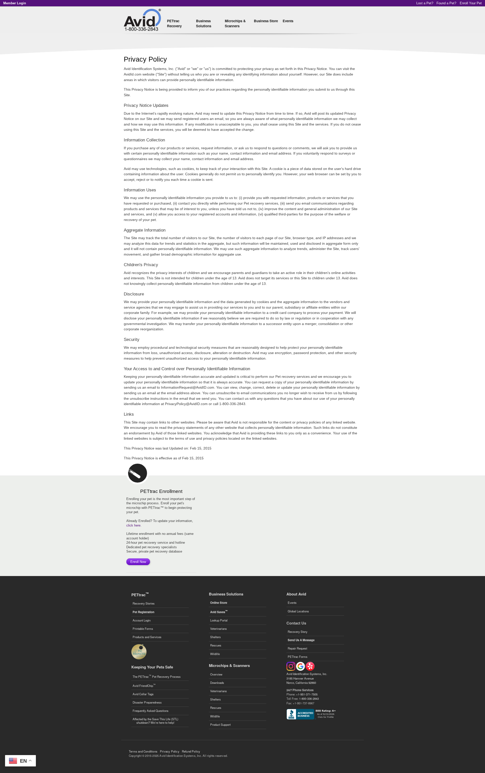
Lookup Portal (219, 620)
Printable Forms (143, 629)
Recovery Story (297, 632)
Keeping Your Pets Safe (152, 667)
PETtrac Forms (297, 657)
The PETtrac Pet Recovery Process (157, 676)
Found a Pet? (446, 3)
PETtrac (140, 594)
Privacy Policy (169, 751)
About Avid (296, 594)
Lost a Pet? (424, 3)
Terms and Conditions (143, 751)
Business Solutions (203, 23)
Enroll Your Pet (471, 3)
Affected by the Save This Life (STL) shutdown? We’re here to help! (155, 721)
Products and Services (147, 637)
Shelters (215, 637)
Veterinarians (218, 629)
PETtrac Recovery (174, 23)
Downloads (217, 683)
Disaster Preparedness (147, 702)
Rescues (215, 645)
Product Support (220, 724)
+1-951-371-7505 (307, 694)
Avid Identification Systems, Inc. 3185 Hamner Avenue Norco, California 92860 (306, 678)
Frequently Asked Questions (150, 711)
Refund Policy (191, 751)
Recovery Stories (144, 603)
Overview (216, 674)
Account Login (142, 620)
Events (288, 20)
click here (133, 525)
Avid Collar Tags (143, 694)
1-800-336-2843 (309, 698)
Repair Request (297, 648)
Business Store (266, 20)
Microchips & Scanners (235, 23)
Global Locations (298, 611)
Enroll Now (138, 562)
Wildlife (215, 654)
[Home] (143, 20)
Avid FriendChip (144, 685)
